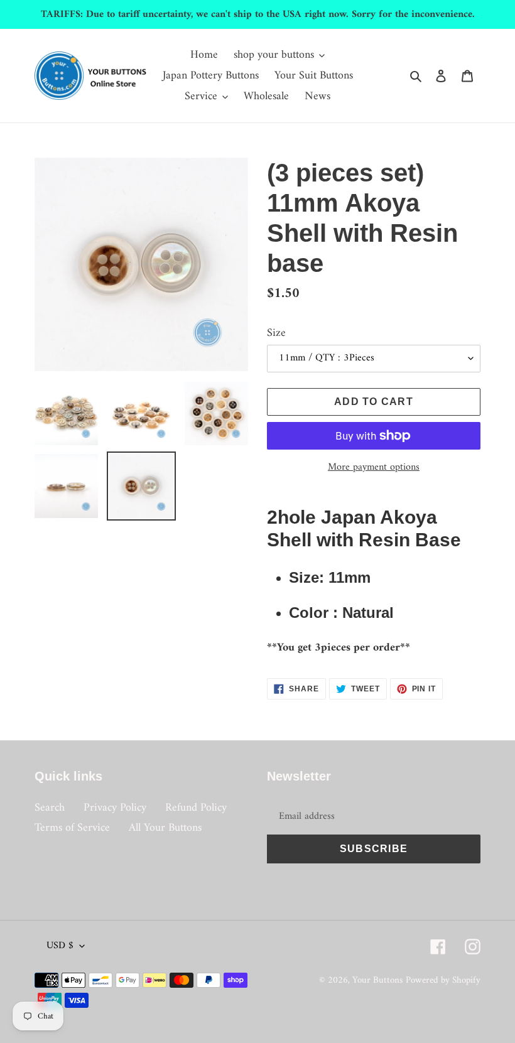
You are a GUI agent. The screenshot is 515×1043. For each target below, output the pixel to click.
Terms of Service (72, 828)
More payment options (374, 467)
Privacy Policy (115, 808)
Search (50, 808)
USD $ (59, 945)
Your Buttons (377, 980)
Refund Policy (196, 808)
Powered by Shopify (443, 980)
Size (276, 333)
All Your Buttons (165, 828)
